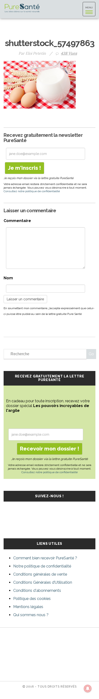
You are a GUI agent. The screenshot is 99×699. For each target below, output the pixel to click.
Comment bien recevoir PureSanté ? (45, 558)
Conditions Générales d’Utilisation (42, 582)
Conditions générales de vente (40, 574)
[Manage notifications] (88, 688)
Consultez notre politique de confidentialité (32, 191)
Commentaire (17, 220)
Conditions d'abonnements (37, 590)
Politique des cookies (32, 598)
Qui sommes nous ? (31, 615)
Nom (8, 278)
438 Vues (69, 53)
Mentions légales (28, 606)
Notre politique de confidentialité (42, 566)
